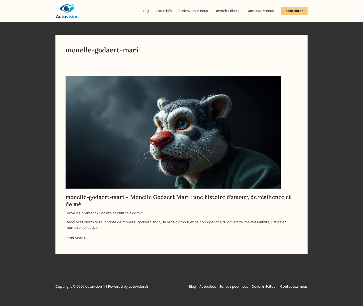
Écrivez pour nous (193, 10)
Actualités (163, 10)
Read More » (76, 238)
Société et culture (114, 213)
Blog (145, 10)
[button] (294, 11)
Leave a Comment (81, 213)
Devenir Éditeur (227, 10)
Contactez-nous (260, 10)
